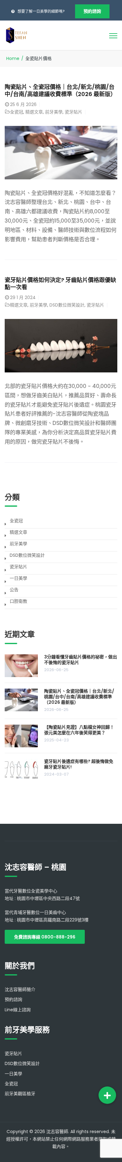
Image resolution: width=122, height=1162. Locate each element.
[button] (107, 1095)
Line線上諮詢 (18, 1010)
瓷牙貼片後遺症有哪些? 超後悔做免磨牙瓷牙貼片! (78, 764)
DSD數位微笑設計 (66, 305)
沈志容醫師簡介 (20, 989)
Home (12, 58)
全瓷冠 (16, 112)
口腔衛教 (18, 601)
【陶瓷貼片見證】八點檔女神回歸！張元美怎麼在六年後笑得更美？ (79, 730)
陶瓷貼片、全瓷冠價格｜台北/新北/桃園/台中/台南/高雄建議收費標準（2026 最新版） (60, 90)
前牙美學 (54, 112)
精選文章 (34, 112)
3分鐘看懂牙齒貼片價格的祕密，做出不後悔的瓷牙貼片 (80, 660)
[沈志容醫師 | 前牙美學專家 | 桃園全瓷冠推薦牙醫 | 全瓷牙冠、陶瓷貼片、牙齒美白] (16, 35)
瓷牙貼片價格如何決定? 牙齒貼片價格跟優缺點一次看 (60, 283)
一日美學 (18, 578)
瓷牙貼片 (73, 112)
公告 (14, 590)
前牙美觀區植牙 (20, 1094)
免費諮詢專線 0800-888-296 (44, 937)
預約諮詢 (92, 11)
